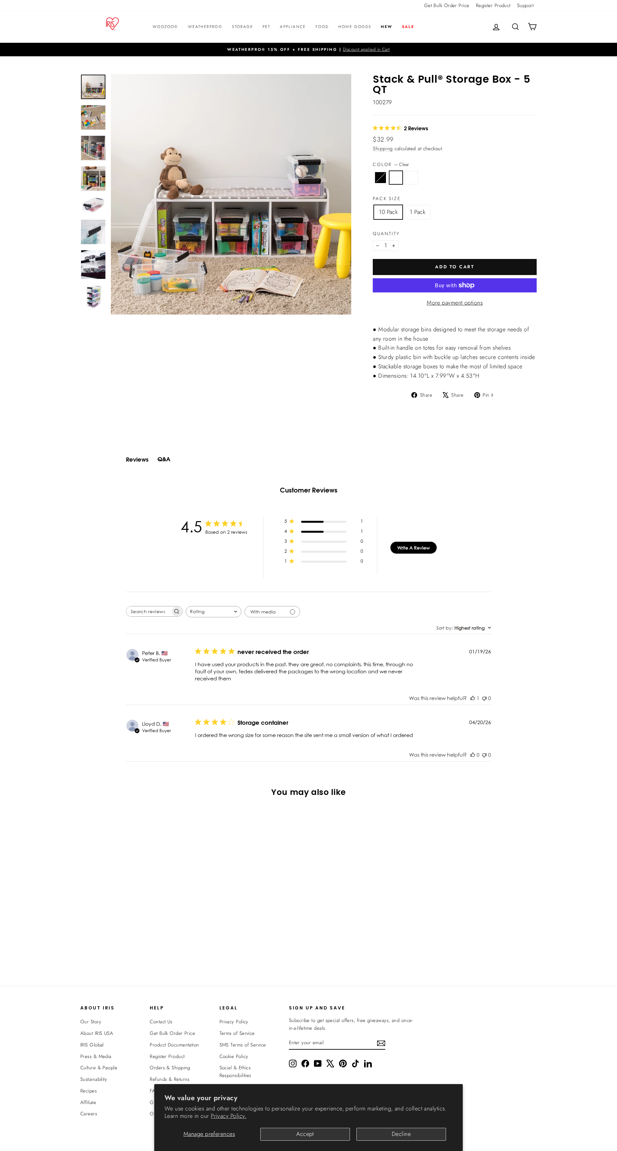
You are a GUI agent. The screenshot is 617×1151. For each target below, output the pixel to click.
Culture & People (98, 1067)
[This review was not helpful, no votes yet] (484, 698)
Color (391, 164)
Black (380, 177)
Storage (242, 27)
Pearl (411, 177)
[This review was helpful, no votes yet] (472, 754)
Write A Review (413, 547)
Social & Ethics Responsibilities (235, 1071)
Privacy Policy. (228, 1116)
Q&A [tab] (163, 459)
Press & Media (96, 1056)
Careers (88, 1113)
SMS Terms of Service (242, 1044)
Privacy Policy (233, 1021)
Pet (266, 27)
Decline (401, 1134)
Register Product (493, 5)
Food (322, 27)
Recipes (88, 1090)
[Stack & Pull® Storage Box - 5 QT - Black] (126, 948)
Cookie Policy (233, 1056)
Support (525, 5)
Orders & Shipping (170, 1067)
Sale (408, 27)
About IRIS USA (96, 1033)
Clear (395, 177)
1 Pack (417, 212)
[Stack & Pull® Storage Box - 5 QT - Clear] (135, 948)
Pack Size (386, 198)
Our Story (90, 1021)
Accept (305, 1134)
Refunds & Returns (170, 1079)
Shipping (383, 148)
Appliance (293, 27)
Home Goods (354, 27)
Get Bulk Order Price (446, 5)
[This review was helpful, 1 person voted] (472, 698)
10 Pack (388, 212)
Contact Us (161, 1021)
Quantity (386, 233)
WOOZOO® (165, 27)
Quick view (134, 914)
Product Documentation (174, 1044)
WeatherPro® (205, 27)
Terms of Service (237, 1033)
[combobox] (213, 611)
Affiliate (88, 1102)
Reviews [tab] (137, 459)
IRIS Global (92, 1044)
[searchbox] (148, 611)
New (386, 27)
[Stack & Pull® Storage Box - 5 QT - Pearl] (143, 948)
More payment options (455, 303)
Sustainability (93, 1079)
